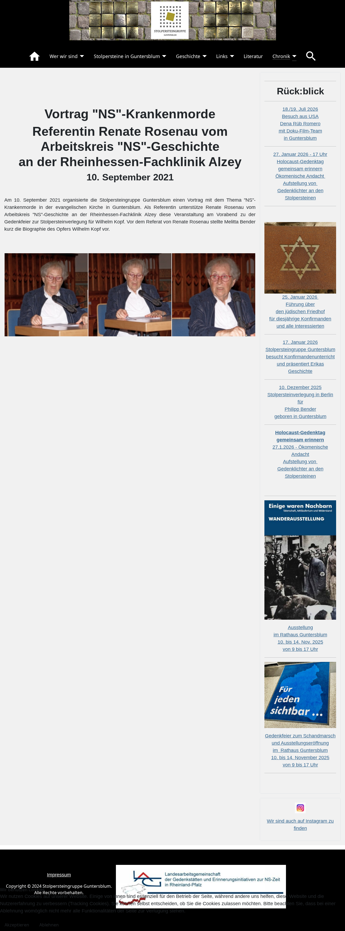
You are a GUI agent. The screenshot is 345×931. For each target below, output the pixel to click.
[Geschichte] (203, 56)
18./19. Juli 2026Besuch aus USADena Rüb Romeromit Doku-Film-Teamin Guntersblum (300, 123)
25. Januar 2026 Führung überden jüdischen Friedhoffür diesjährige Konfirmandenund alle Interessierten (300, 311)
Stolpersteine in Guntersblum (127, 56)
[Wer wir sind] (81, 56)
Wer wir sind (64, 56)
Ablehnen (49, 925)
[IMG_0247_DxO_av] (130, 294)
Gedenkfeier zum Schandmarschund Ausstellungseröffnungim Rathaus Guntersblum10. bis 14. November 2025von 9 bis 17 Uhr (300, 750)
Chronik (281, 56)
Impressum (59, 875)
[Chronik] (293, 56)
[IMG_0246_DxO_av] (46, 294)
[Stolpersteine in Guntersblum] (163, 56)
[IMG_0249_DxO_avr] (213, 294)
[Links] (230, 56)
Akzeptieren (17, 925)
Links (221, 56)
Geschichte (188, 56)
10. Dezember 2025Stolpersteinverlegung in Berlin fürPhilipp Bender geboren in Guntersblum (300, 402)
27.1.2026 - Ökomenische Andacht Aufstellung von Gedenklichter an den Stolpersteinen (300, 454)
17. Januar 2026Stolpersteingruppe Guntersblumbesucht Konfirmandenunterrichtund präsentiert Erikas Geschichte (300, 357)
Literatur (253, 56)
